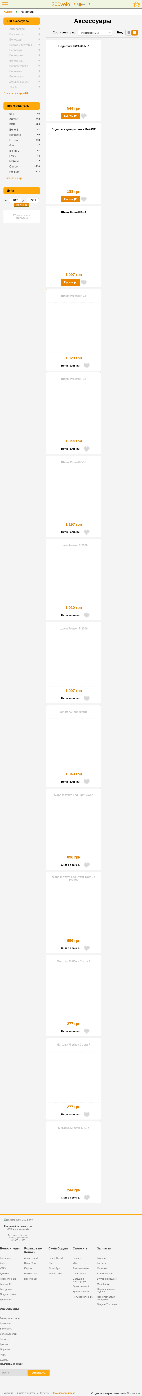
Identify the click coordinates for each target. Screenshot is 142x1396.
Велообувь (6, 1323)
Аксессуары (9, 1308)
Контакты (44, 1393)
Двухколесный (81, 1286)
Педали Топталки (107, 1304)
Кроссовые (6, 1299)
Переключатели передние (106, 1298)
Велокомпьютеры (10, 1318)
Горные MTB (7, 1284)
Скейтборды (58, 1248)
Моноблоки (103, 1284)
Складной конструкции (80, 1280)
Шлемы (4, 1359)
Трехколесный (81, 1291)
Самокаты (80, 1248)
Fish (50, 1263)
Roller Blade (31, 1278)
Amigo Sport (31, 1258)
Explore (28, 1268)
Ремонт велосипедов (64, 1393)
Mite (75, 1263)
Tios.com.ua (133, 1393)
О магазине (7, 1393)
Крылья (4, 1344)
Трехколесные (8, 1278)
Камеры (101, 1258)
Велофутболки (8, 1333)
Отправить (38, 1372)
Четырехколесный (83, 1296)
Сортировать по (64, 32)
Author (3, 1263)
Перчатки (5, 1349)
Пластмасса (79, 1273)
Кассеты (101, 1263)
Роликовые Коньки (33, 1250)
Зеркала (4, 1339)
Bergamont (6, 1258)
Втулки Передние (107, 1278)
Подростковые (8, 1294)
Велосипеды (10, 1248)
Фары (3, 1354)
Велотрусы (6, 1328)
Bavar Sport (30, 1263)
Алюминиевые (81, 1268)
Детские (4, 1273)
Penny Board (55, 1258)
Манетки (102, 1268)
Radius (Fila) (31, 1273)
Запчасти (104, 1248)
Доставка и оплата (26, 1393)
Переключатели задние (106, 1290)
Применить (21, 205)
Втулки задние (105, 1273)
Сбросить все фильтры (21, 216)
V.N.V (3, 1268)
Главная (7, 11)
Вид (120, 32)
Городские (6, 1289)
